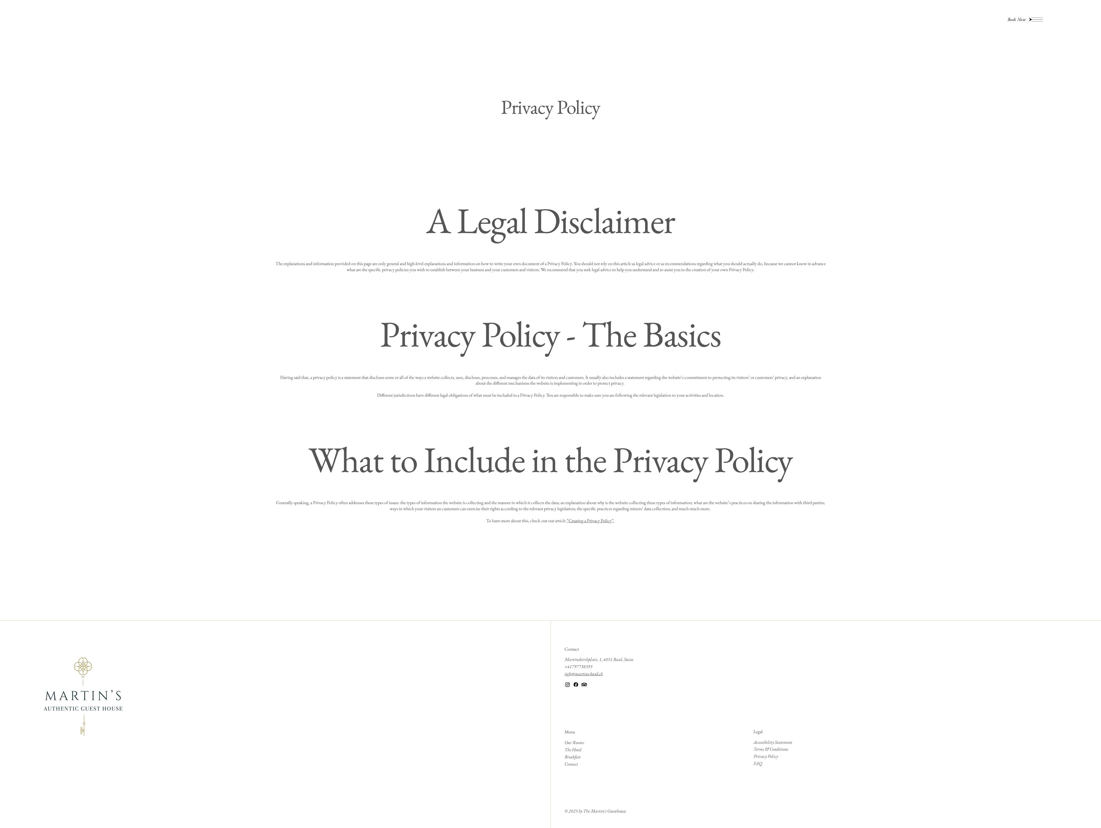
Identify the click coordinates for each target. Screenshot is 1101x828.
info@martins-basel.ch (584, 674)
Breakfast (573, 757)
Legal (758, 732)
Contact (572, 649)
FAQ (757, 763)
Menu (570, 732)
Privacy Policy (765, 756)
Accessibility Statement (772, 742)
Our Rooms (574, 742)
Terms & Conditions (770, 749)
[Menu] (1037, 19)
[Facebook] (576, 685)
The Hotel (573, 750)
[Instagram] (568, 685)
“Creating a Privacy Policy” (590, 521)
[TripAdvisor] (584, 685)
